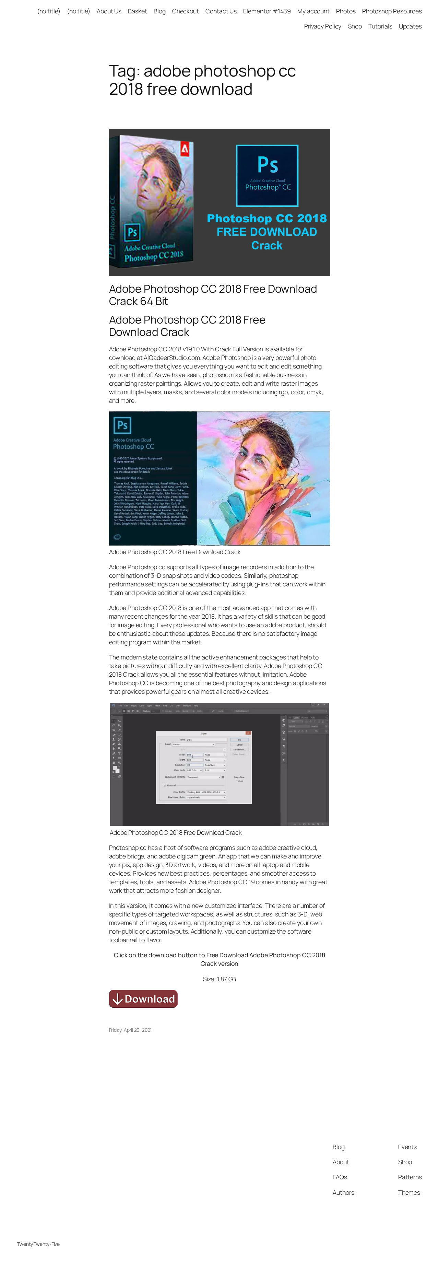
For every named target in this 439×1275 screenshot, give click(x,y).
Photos (345, 11)
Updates (410, 26)
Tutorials (380, 26)
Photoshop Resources (392, 11)
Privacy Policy (323, 26)
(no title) (48, 11)
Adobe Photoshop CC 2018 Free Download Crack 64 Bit (213, 295)
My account (313, 11)
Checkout (185, 11)
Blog (160, 11)
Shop (355, 26)
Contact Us (221, 11)
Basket (137, 11)
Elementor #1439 (267, 11)
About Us (109, 11)
